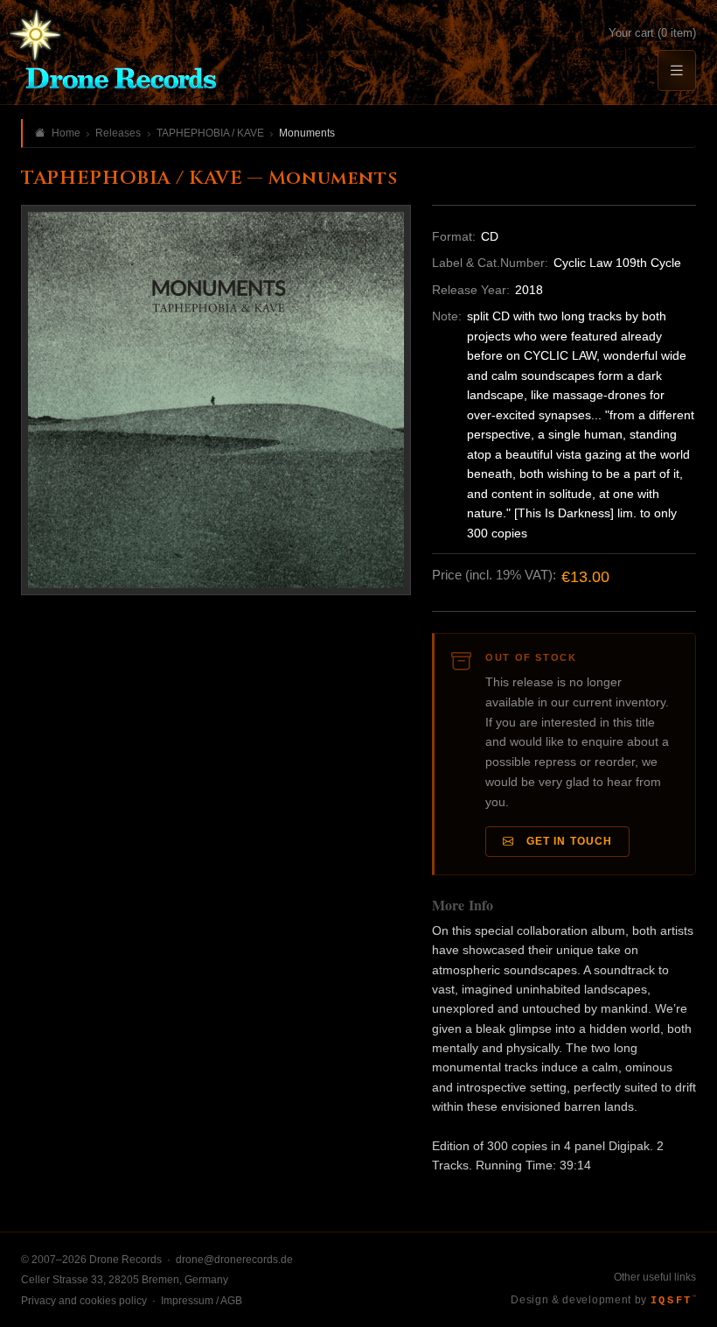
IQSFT (673, 1301)
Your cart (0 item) (652, 32)
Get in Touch (566, 841)
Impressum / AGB (201, 1301)
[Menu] (677, 70)
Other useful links (655, 1277)
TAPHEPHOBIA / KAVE (210, 133)
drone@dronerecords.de (234, 1259)
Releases (118, 133)
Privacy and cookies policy (84, 1301)
